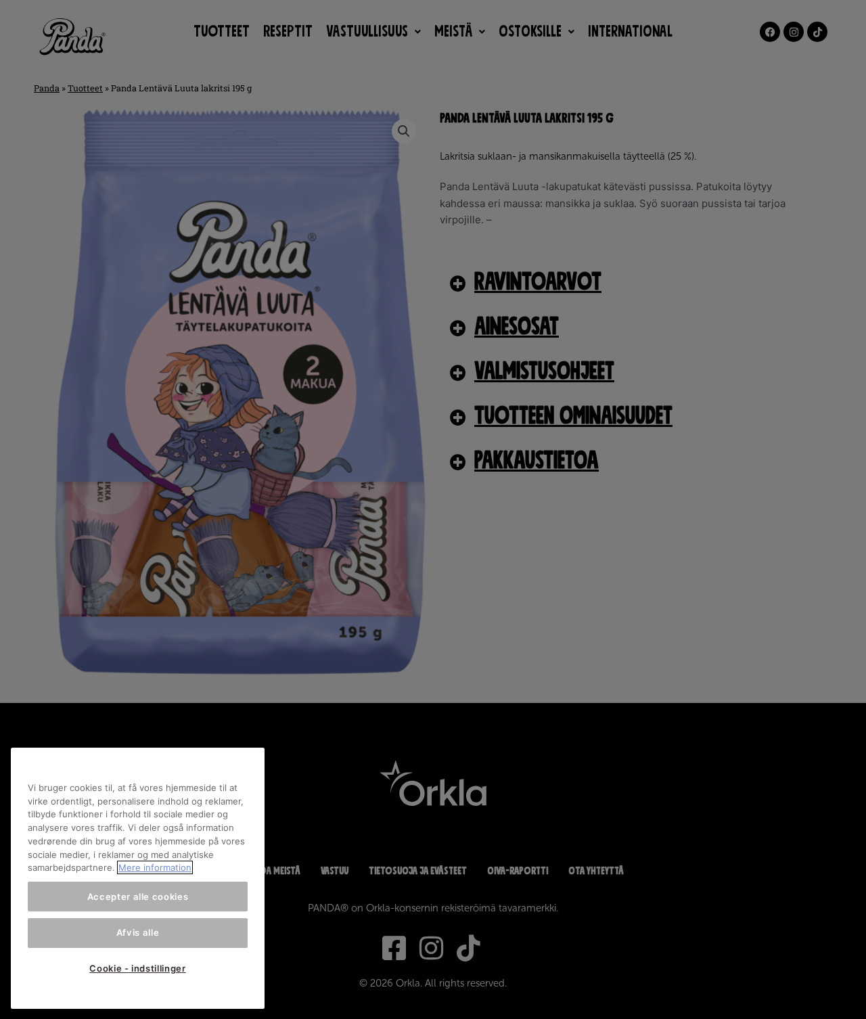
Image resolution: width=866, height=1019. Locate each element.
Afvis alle (138, 932)
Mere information (154, 867)
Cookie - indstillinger (137, 968)
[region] (138, 878)
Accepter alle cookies (138, 896)
